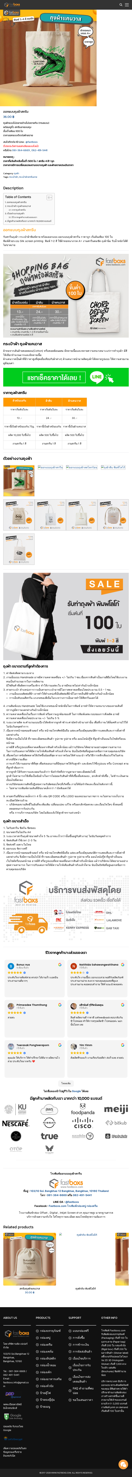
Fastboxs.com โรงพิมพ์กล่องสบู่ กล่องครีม (73, 1206)
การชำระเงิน (81, 1344)
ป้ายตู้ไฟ (45, 1393)
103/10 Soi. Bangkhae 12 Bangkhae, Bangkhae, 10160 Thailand (69, 1191)
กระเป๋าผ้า (13, 177)
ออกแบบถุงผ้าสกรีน (17, 202)
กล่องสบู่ (45, 1338)
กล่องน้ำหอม (48, 1365)
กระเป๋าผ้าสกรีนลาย (28, 177)
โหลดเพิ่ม (66, 1083)
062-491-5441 (39, 150)
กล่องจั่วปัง (46, 1386)
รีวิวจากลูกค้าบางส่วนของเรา (24, 217)
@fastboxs (32, 142)
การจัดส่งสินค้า (82, 1351)
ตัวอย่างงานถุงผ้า (15, 213)
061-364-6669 (21, 150)
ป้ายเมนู (45, 1406)
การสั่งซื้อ (79, 1338)
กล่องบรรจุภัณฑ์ (50, 1331)
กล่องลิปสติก (48, 1358)
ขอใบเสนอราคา (83, 1400)
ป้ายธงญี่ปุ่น (47, 1399)
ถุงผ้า (16, 173)
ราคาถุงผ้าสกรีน (19, 209)
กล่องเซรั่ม (46, 1351)
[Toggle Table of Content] (47, 197)
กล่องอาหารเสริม (51, 1379)
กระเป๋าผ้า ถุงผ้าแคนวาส (19, 206)
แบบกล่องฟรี (81, 1331)
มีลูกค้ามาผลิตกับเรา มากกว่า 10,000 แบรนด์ (29, 221)
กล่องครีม (46, 1344)
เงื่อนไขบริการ (82, 1358)
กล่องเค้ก (46, 1372)
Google (76, 1091)
